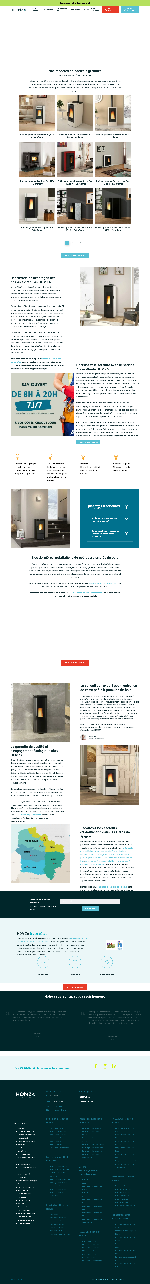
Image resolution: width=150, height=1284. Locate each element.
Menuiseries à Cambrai (123, 1192)
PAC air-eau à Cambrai (90, 1248)
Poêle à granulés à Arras (58, 1166)
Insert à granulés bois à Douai (93, 1144)
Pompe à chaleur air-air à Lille (126, 1161)
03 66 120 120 (54, 1096)
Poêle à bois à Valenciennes (59, 1148)
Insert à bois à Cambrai (58, 1221)
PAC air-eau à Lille (88, 1257)
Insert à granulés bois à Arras (92, 1128)
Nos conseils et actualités (27, 1135)
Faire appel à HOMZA (31, 814)
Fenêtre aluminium (24, 1194)
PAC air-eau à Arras (89, 1241)
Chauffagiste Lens (24, 1217)
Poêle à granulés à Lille (58, 1189)
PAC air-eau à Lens (89, 1254)
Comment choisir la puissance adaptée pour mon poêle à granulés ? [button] (105, 534)
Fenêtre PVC (22, 1197)
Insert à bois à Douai (57, 1224)
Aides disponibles (24, 1223)
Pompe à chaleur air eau (27, 1187)
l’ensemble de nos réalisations (102, 583)
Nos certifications (24, 1138)
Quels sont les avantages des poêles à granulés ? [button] (104, 519)
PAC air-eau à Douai (89, 1251)
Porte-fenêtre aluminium (26, 1213)
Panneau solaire (24, 1207)
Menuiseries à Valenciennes (125, 1206)
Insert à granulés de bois (27, 1148)
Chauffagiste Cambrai (26, 1220)
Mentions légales (98, 1279)
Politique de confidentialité (114, 1279)
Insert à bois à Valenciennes (60, 1234)
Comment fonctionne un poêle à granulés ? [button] (105, 506)
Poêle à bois (22, 1145)
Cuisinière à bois (24, 1154)
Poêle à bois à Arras (57, 1128)
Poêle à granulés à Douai (58, 1183)
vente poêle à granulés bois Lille (99, 861)
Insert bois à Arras (56, 1214)
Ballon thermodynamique (27, 1181)
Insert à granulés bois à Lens (92, 1148)
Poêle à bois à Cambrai (58, 1135)
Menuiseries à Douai (122, 1196)
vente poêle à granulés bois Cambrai (106, 854)
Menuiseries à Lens (122, 1199)
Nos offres (21, 1128)
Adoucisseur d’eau (25, 1164)
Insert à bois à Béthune (58, 1218)
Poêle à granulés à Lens (58, 1186)
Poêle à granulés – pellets (27, 1141)
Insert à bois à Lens (56, 1227)
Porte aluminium (24, 1200)
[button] (28, 51)
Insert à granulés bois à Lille (92, 1151)
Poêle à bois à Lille (56, 1144)
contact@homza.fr (58, 1101)
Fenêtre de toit (23, 1191)
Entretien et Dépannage (26, 1131)
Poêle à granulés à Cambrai (60, 1179)
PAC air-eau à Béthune (90, 1244)
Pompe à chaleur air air (26, 1184)
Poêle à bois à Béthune (58, 1131)
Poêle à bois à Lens (56, 1141)
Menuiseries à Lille (121, 1202)
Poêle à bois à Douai (57, 1138)
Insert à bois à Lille (56, 1231)
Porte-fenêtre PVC (24, 1210)
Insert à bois (22, 1151)
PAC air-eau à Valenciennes (92, 1261)
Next (84, 243)
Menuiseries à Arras (122, 1186)
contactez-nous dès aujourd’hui (111, 887)
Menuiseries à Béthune (123, 1189)
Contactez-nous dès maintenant (87, 592)
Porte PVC (21, 1204)
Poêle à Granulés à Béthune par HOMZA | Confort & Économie (59, 1173)
